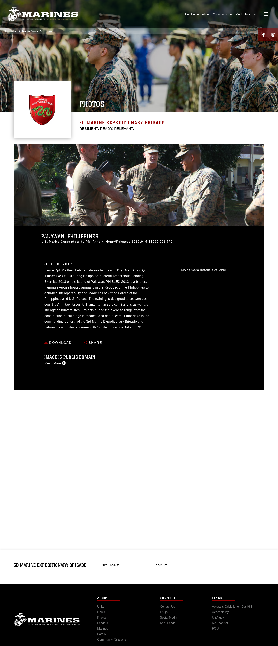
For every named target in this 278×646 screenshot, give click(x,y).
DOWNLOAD (60, 342)
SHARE (94, 342)
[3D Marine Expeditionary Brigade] (42, 14)
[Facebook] (263, 34)
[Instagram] (273, 34)
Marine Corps (47, 620)
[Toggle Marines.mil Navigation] (266, 14)
